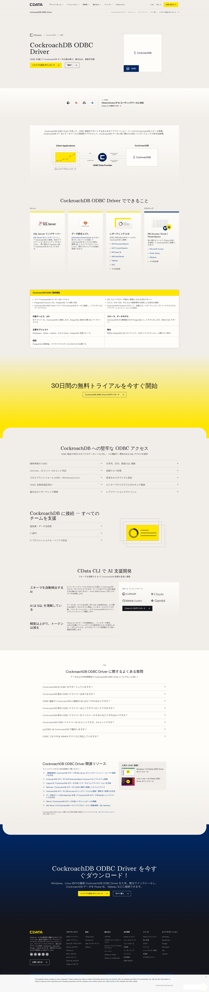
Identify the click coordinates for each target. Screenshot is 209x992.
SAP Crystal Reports (120, 248)
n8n (163, 950)
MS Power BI (116, 252)
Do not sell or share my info (164, 985)
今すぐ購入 (153, 12)
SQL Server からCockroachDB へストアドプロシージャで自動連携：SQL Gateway (78, 805)
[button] (66, 462)
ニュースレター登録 (150, 950)
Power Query (155, 253)
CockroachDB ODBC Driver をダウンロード (102, 394)
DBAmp (88, 947)
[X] (35, 954)
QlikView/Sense (118, 256)
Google (164, 944)
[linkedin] (31, 954)
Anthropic (165, 937)
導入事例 (146, 940)
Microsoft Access (156, 249)
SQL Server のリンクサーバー (44, 237)
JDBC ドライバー (72, 940)
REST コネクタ (71, 954)
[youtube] (39, 954)
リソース (146, 947)
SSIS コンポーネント (92, 944)
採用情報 (127, 957)
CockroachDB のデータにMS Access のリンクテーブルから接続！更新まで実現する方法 (80, 791)
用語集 (145, 954)
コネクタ (107, 937)
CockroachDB (51, 35)
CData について (129, 937)
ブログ (145, 944)
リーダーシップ (129, 950)
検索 (157, 5)
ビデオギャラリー (149, 957)
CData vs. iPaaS (110, 955)
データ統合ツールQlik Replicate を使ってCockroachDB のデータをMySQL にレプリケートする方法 (80, 796)
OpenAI (164, 954)
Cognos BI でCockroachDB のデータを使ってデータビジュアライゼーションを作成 (78, 783)
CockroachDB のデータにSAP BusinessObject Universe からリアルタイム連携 (77, 779)
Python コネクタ (72, 947)
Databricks (166, 940)
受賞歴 (126, 947)
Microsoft (165, 947)
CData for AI (120, 5)
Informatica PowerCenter (81, 237)
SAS (113, 265)
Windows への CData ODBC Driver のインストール (150, 770)
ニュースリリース (130, 940)
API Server (69, 950)
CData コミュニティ (150, 937)
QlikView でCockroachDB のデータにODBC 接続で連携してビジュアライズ (75, 787)
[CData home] (38, 4)
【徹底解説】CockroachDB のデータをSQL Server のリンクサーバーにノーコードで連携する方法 (80, 774)
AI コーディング (142, 12)
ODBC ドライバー (72, 937)
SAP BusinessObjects (120, 244)
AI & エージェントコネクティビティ (112, 947)
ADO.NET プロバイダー (74, 944)
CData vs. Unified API (112, 958)
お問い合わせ (170, 5)
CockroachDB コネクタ (118, 12)
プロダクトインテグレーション (112, 941)
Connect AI (89, 940)
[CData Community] (47, 954)
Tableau (115, 260)
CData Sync (89, 937)
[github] (43, 954)
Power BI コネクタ (72, 961)
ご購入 (152, 5)
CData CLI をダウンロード (135, 608)
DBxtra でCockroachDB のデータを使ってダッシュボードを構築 (71, 801)
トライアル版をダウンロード (167, 12)
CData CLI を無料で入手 (110, 106)
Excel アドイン (71, 957)
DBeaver (153, 257)
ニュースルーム (129, 944)
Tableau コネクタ (72, 964)
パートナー (108, 951)
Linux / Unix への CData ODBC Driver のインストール (148, 780)
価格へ (69, 65)
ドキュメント (132, 12)
